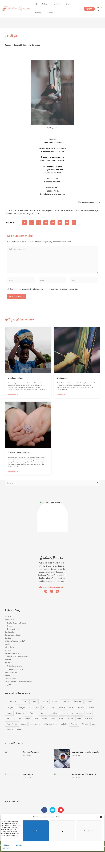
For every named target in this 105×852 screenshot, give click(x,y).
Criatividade (34, 707)
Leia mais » (13, 395)
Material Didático (13, 629)
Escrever (8, 650)
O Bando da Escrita (14, 666)
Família (33, 713)
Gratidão (53, 713)
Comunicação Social (13, 635)
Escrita (9, 713)
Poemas (8, 45)
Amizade (44, 701)
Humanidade (77, 713)
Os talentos (62, 378)
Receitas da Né (11, 672)
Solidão (64, 724)
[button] (101, 817)
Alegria (33, 702)
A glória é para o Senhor (18, 453)
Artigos (8, 616)
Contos (8, 638)
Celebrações (10, 632)
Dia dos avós (28, 774)
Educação (61, 707)
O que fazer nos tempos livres (16, 656)
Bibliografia (9, 619)
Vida (19, 729)
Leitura (27, 719)
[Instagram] (98, 10)
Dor (53, 707)
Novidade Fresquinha (31, 752)
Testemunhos (10, 678)
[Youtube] (101, 7)
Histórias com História (13, 653)
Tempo (74, 724)
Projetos (8, 662)
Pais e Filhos (12, 724)
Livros (9, 626)
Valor (94, 724)
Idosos (88, 713)
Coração (10, 707)
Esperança (20, 713)
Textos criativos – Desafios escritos (19, 681)
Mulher (70, 719)
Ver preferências (89, 831)
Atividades (65, 701)
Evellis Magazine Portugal (17, 623)
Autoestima (77, 702)
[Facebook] (98, 7)
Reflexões (9, 675)
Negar (62, 831)
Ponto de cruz (35, 724)
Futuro (43, 713)
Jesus (9, 718)
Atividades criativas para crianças (84, 774)
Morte (61, 719)
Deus (45, 707)
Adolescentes (12, 701)
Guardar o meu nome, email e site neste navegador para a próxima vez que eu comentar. (44, 289)
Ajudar (25, 702)
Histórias (64, 713)
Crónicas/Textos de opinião (15, 641)
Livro (36, 719)
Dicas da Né (9, 647)
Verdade (10, 729)
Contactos (19, 845)
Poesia (23, 724)
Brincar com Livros (16, 669)
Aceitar (36, 831)
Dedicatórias (10, 644)
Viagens (8, 684)
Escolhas (81, 707)
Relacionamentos (50, 724)
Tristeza (85, 724)
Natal (79, 719)
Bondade (89, 702)
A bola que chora (15, 378)
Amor (54, 701)
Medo (53, 719)
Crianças (21, 707)
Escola (71, 707)
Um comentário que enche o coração (85, 752)
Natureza (88, 719)
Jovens (18, 718)
